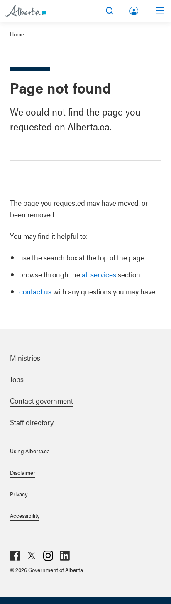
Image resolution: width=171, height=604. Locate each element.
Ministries (25, 357)
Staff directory (32, 422)
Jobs (17, 379)
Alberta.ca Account (134, 9)
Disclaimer (22, 472)
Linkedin (65, 556)
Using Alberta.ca (30, 451)
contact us (35, 291)
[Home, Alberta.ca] (25, 11)
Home (17, 34)
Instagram (48, 556)
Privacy (18, 494)
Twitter (32, 556)
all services (99, 274)
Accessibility (24, 515)
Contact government (41, 400)
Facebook (15, 556)
